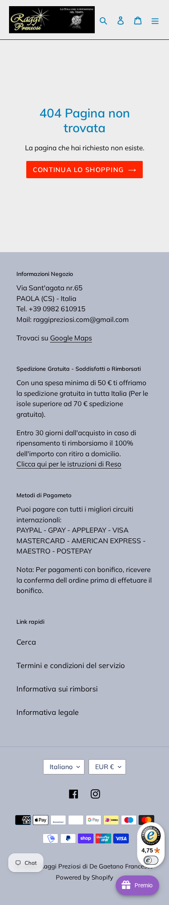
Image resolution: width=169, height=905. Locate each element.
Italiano (61, 767)
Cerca (26, 642)
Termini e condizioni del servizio (70, 665)
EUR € (104, 767)
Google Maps (71, 337)
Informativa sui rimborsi (57, 689)
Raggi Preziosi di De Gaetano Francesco (96, 866)
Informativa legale (47, 712)
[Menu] (155, 20)
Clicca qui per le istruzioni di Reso (68, 463)
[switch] (151, 860)
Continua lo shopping (78, 169)
